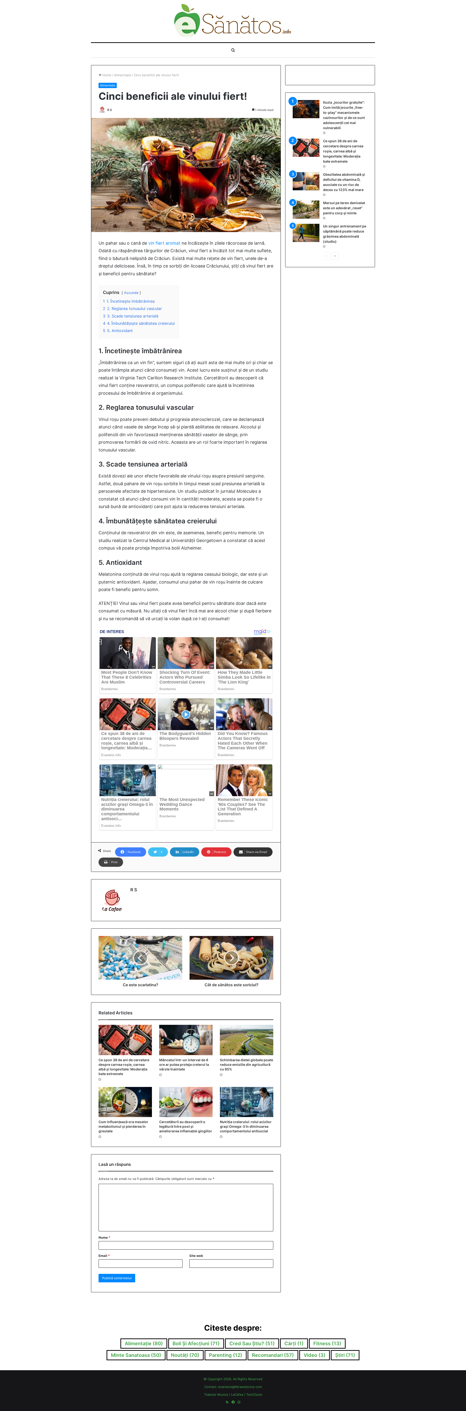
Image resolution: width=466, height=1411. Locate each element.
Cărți (294, 1343)
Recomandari (273, 1355)
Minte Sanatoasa (136, 1355)
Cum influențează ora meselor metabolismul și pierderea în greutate (123, 1126)
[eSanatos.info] (233, 21)
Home (106, 75)
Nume (104, 1237)
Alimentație (122, 75)
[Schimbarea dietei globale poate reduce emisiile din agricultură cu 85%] (246, 1040)
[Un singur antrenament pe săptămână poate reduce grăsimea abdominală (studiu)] (306, 233)
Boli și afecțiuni (196, 1343)
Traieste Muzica (216, 1394)
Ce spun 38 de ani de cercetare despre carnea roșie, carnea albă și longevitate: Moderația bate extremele (343, 151)
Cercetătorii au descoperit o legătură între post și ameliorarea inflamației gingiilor (185, 1126)
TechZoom (254, 1394)
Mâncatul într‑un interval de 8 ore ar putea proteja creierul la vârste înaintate (184, 1064)
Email (104, 1256)
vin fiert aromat (164, 243)
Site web (196, 1256)
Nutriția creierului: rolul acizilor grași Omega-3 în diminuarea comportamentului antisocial (246, 1126)
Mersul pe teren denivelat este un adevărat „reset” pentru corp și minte (344, 208)
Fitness (327, 1343)
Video (314, 1355)
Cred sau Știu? (252, 1343)
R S (109, 110)
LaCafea (237, 1394)
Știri (345, 1355)
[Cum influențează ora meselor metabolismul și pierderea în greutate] (125, 1102)
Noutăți (185, 1355)
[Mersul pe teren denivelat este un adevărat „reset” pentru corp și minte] (306, 209)
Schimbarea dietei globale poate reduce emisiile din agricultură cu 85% (246, 1064)
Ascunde (131, 293)
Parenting (225, 1355)
